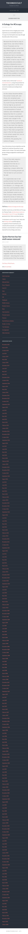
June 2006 (4, 736)
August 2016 (5, 386)
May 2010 (4, 595)
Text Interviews (5, 327)
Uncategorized (5, 330)
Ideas (3, 291)
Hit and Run (8, 266)
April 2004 (4, 814)
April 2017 (4, 374)
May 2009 (4, 631)
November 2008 (6, 649)
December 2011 (5, 538)
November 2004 (6, 793)
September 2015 (6, 404)
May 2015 (4, 416)
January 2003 (5, 852)
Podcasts (4, 318)
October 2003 (5, 831)
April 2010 (4, 598)
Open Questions (5, 312)
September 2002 (6, 864)
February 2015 (5, 425)
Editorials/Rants (5, 282)
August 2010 (5, 586)
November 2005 (6, 757)
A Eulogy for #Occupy (12, 24)
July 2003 (4, 840)
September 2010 (6, 583)
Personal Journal (6, 315)
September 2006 (6, 727)
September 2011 (6, 547)
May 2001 (4, 906)
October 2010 (5, 580)
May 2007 (4, 703)
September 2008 (6, 655)
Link (3, 297)
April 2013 (4, 491)
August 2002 (5, 867)
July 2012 (4, 518)
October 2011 (5, 544)
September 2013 (6, 476)
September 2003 (6, 834)
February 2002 (5, 885)
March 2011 (5, 565)
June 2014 (4, 449)
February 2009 (5, 640)
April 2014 (4, 455)
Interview (4, 294)
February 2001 (5, 915)
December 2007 (5, 682)
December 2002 (5, 855)
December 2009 (5, 610)
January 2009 (5, 643)
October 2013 (5, 473)
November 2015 (6, 398)
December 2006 (5, 718)
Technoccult (14, 3)
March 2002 (5, 882)
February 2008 (5, 676)
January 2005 (5, 787)
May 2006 (4, 739)
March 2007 (5, 709)
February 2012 (5, 533)
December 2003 (5, 825)
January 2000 (5, 924)
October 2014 (5, 437)
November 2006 (6, 721)
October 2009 (5, 616)
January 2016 (5, 392)
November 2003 (6, 828)
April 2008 (4, 670)
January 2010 (5, 607)
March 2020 (5, 347)
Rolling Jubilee (8, 221)
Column (4, 279)
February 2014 (5, 461)
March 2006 (5, 745)
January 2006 (5, 751)
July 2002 (4, 870)
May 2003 (4, 846)
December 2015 (5, 395)
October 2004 (5, 796)
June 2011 (4, 556)
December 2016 (5, 377)
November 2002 (6, 858)
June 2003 (4, 843)
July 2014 (4, 446)
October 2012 (5, 509)
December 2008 (5, 646)
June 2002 (4, 873)
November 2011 (6, 541)
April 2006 (4, 742)
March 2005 (5, 781)
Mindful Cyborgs (5, 303)
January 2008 (5, 679)
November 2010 (6, 577)
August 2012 (5, 515)
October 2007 (5, 688)
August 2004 (5, 802)
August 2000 (5, 921)
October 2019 (5, 350)
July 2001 (4, 903)
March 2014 (5, 458)
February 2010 (5, 604)
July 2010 (4, 589)
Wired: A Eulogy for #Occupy (15, 206)
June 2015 (4, 413)
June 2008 (4, 664)
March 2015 (5, 422)
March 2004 (5, 817)
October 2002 (5, 861)
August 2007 (5, 694)
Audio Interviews (6, 276)
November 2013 (6, 470)
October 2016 (5, 380)
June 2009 (4, 628)
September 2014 (6, 440)
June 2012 (4, 521)
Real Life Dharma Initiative (8, 321)
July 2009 (4, 625)
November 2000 (6, 918)
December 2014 (5, 431)
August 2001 (5, 900)
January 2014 (5, 464)
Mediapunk (4, 300)
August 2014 (5, 443)
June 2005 (4, 772)
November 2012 (6, 506)
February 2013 (5, 497)
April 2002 (4, 879)
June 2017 (4, 368)
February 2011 (5, 568)
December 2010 (5, 574)
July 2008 (4, 661)
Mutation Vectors (6, 306)
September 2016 (6, 383)
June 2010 (4, 592)
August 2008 (5, 658)
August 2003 (5, 837)
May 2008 (4, 667)
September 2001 (6, 897)
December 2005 (5, 754)
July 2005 (4, 769)
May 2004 (4, 811)
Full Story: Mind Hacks (8, 263)
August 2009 (5, 622)
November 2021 (6, 344)
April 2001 (4, 909)
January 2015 (5, 428)
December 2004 (5, 790)
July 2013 (4, 482)
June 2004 (4, 808)
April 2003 (4, 849)
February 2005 (5, 784)
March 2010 (5, 601)
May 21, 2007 (5, 242)
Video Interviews (6, 333)
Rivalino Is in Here (6, 324)
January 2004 (5, 822)
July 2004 (4, 805)
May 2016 (4, 389)
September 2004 (6, 799)
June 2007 (4, 700)
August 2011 (5, 550)
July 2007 (4, 697)
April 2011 (4, 562)
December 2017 (5, 365)
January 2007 (5, 715)
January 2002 (5, 888)
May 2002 (4, 876)
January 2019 (5, 356)
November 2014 (6, 434)
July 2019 (4, 353)
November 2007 (6, 685)
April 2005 (4, 778)
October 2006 (5, 724)
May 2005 (4, 775)
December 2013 (5, 467)
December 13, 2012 (7, 27)
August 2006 (5, 730)
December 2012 (5, 503)
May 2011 (4, 559)
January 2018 (5, 362)
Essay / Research (6, 285)
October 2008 (5, 652)
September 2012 (6, 512)
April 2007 (4, 706)
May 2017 (4, 371)
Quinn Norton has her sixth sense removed (11, 237)
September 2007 (6, 691)
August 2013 (5, 479)
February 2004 (5, 820)
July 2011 (4, 553)
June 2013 (4, 485)
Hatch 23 (4, 288)
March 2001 (5, 912)
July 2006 (4, 733)
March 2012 (5, 530)
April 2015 (4, 419)
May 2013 (4, 488)
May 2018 (4, 359)
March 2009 (5, 637)
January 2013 (5, 500)
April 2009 (4, 634)
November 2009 (6, 613)
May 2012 (4, 524)
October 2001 (5, 894)
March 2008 (5, 673)
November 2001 (6, 891)
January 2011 (5, 571)
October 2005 (5, 760)
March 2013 (5, 494)
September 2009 (6, 619)
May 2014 (4, 452)
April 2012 (4, 527)
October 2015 (5, 401)
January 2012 (5, 535)
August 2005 (5, 766)
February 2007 (5, 712)
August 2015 (5, 407)
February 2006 (5, 748)
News (3, 309)
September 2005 (6, 763)
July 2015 (4, 410)
